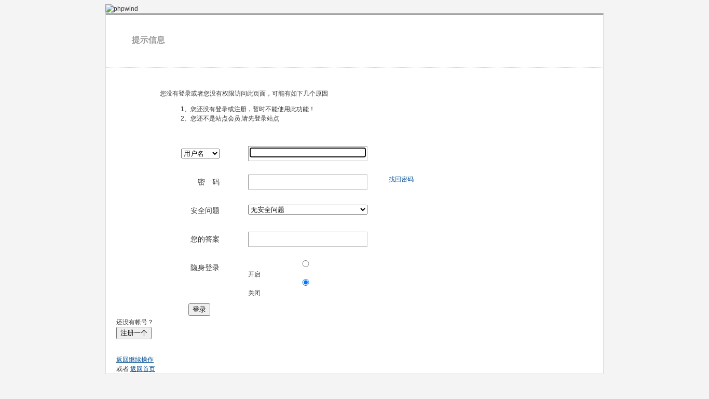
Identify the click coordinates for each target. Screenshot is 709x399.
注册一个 (133, 333)
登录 (199, 309)
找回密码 (401, 179)
